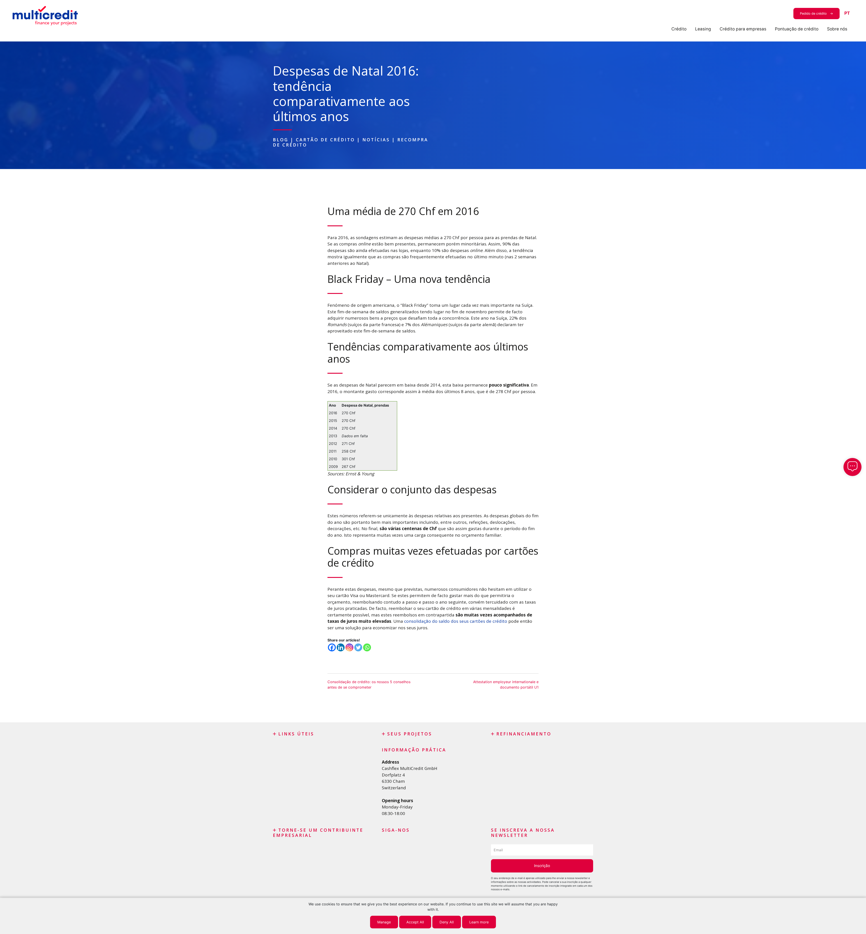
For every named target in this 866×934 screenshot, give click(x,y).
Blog (280, 140)
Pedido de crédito (813, 13)
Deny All (447, 922)
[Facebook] (332, 647)
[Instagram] (349, 647)
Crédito (678, 29)
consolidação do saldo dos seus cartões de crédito (455, 621)
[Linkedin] (341, 647)
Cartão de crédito (325, 140)
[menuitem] (847, 13)
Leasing (703, 29)
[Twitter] (358, 647)
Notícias (376, 140)
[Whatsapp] (367, 647)
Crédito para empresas (743, 29)
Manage (384, 922)
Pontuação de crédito (796, 29)
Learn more (479, 922)
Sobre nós (837, 29)
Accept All (415, 922)
